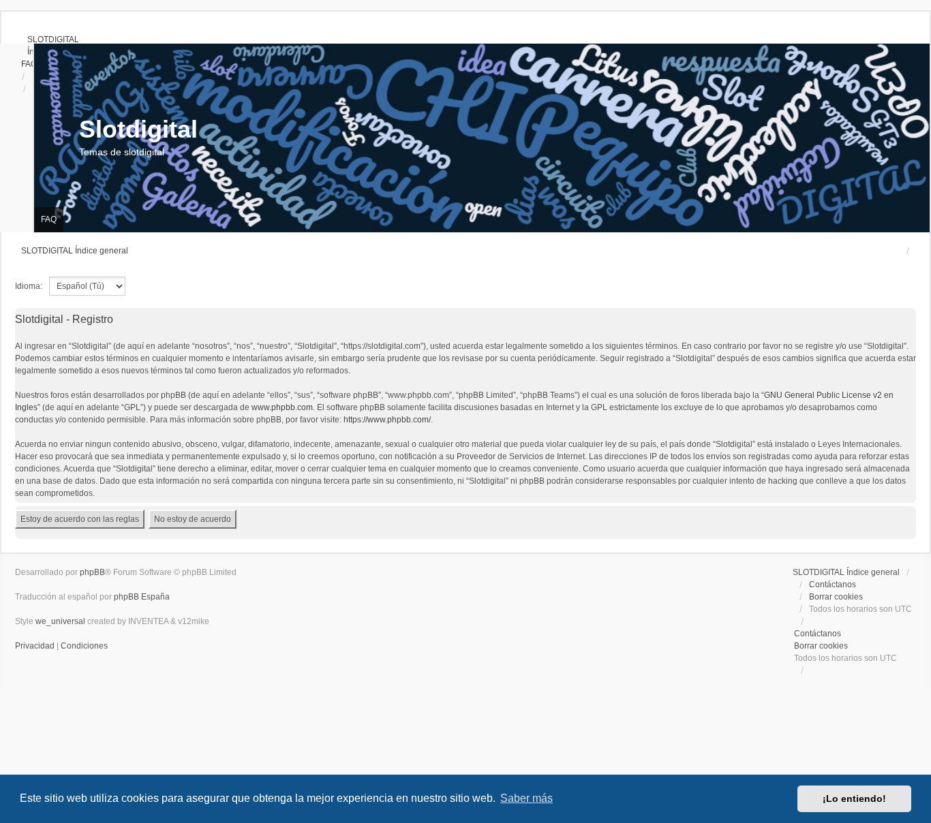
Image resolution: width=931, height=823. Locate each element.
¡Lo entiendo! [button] (854, 798)
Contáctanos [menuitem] (832, 584)
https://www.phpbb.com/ (387, 419)
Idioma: (28, 286)
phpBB (92, 572)
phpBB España (142, 597)
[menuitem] (47, 39)
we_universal (60, 621)
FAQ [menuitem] (49, 219)
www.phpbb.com (282, 407)
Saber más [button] (526, 798)
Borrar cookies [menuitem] (836, 597)
